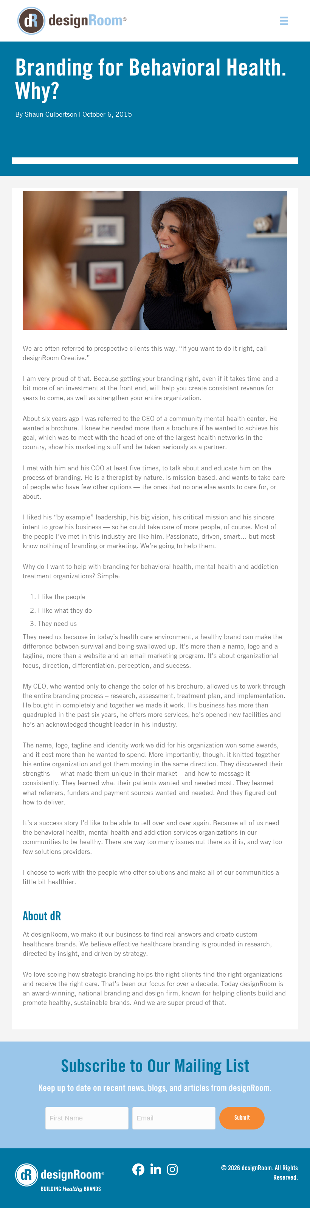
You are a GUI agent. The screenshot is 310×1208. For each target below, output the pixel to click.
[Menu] (284, 20)
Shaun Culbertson (51, 114)
